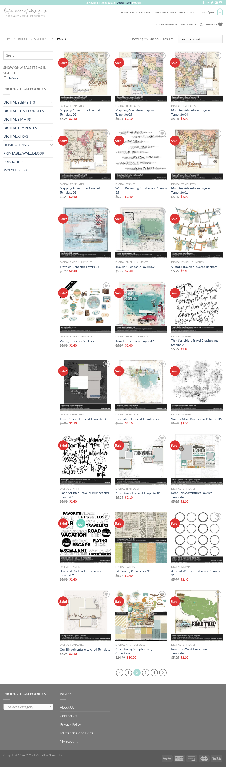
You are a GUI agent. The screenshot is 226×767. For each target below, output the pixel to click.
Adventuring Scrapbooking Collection (133, 651)
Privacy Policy (70, 724)
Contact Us (68, 716)
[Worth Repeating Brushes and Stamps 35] (141, 154)
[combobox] (28, 707)
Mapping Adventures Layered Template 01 (191, 190)
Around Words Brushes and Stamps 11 (195, 573)
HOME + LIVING (16, 145)
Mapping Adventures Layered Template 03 (80, 112)
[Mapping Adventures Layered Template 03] (85, 76)
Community (160, 12)
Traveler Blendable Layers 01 (135, 341)
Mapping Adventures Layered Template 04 (191, 112)
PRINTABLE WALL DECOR (23, 153)
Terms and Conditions (76, 732)
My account (69, 741)
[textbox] (27, 707)
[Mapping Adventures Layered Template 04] (197, 76)
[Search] (201, 24)
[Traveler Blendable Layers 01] (141, 307)
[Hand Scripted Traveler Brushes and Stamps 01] (85, 459)
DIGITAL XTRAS (15, 136)
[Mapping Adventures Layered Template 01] (197, 154)
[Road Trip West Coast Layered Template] (197, 615)
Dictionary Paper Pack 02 (133, 571)
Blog (173, 12)
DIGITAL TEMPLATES (20, 127)
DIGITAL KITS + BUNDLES (23, 111)
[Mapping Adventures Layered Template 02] (85, 154)
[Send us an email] (216, 2)
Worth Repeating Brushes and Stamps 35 (141, 190)
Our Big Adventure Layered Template (85, 649)
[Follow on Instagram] (208, 2)
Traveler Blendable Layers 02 (135, 267)
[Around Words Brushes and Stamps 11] (197, 537)
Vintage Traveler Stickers (77, 341)
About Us (185, 12)
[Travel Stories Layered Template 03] (85, 385)
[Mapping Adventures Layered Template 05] (141, 76)
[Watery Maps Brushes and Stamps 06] (197, 385)
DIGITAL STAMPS (17, 119)
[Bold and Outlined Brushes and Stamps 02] (85, 537)
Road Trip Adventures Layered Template (192, 495)
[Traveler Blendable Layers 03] (85, 232)
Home (124, 12)
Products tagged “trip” (34, 39)
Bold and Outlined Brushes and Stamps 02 (81, 573)
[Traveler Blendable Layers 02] (141, 232)
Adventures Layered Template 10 (137, 493)
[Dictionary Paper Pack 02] (141, 537)
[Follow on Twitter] (212, 2)
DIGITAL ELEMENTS (19, 102)
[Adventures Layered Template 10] (141, 459)
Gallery (144, 12)
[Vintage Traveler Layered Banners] (197, 232)
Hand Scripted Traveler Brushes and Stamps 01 (84, 495)
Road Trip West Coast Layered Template (191, 651)
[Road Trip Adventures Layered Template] (197, 459)
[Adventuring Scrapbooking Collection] (141, 615)
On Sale (13, 78)
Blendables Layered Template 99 (137, 419)
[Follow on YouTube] (220, 2)
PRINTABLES (13, 162)
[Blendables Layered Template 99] (141, 385)
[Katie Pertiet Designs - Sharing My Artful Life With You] (25, 12)
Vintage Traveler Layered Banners (194, 267)
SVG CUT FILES (15, 170)
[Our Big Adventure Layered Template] (85, 615)
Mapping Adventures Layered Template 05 (135, 112)
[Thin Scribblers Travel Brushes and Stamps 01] (197, 307)
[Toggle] (51, 102)
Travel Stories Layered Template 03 (83, 419)
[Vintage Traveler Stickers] (85, 307)
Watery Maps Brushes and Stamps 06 (196, 419)
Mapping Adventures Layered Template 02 (80, 190)
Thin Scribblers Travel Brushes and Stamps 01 (194, 343)
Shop (133, 12)
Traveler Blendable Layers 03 (79, 267)
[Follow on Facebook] (203, 2)
